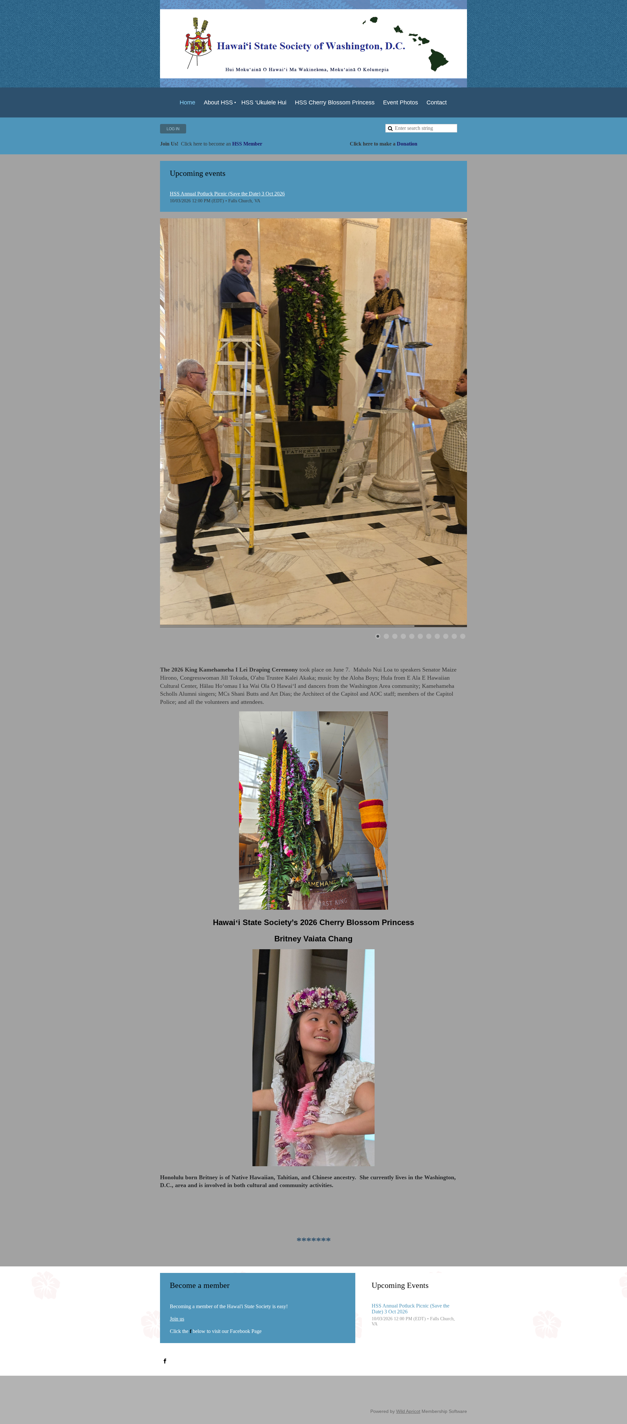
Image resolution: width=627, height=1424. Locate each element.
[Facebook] (165, 1361)
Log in (173, 129)
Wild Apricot (408, 1411)
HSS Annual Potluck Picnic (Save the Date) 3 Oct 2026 (227, 193)
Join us (177, 1319)
